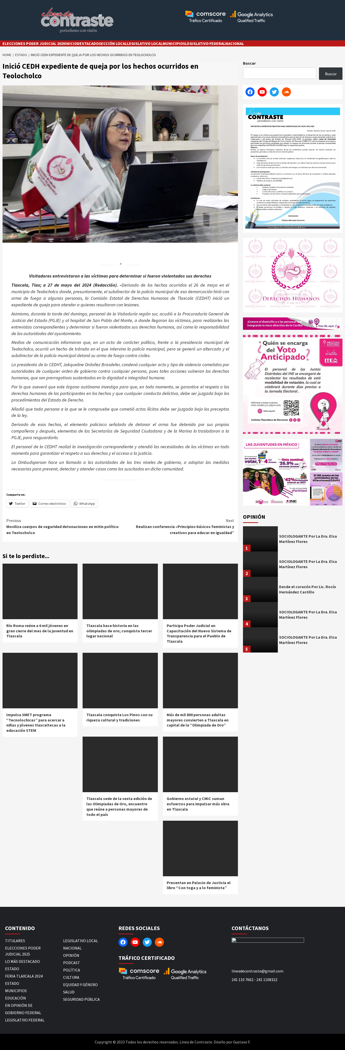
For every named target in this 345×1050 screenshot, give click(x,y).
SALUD (69, 991)
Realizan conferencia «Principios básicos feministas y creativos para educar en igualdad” (185, 526)
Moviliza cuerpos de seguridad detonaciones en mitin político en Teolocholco (62, 526)
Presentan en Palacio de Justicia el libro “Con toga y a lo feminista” (199, 885)
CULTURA (71, 977)
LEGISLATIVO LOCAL (145, 43)
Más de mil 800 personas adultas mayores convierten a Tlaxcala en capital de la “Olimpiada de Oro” (198, 720)
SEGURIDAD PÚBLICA (81, 999)
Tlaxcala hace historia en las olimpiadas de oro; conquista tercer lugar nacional (119, 631)
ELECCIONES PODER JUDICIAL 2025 (34, 43)
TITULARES (15, 940)
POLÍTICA (71, 969)
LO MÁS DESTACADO (22, 961)
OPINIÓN (71, 955)
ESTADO (12, 968)
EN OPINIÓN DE (19, 1005)
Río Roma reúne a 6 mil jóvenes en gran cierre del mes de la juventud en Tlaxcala (39, 631)
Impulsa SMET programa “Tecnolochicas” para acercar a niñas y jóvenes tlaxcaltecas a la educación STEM (35, 722)
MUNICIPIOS (174, 43)
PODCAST (71, 962)
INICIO (71, 43)
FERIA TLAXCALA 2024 (24, 976)
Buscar (249, 63)
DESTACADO (88, 43)
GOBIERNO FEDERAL (23, 1012)
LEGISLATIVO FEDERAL (205, 43)
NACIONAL (234, 43)
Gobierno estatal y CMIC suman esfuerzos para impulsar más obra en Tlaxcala (198, 804)
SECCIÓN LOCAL (113, 43)
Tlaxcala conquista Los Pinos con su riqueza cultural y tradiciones (119, 717)
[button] (276, 472)
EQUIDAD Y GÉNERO (80, 984)
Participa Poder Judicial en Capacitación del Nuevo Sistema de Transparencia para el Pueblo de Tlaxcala (199, 633)
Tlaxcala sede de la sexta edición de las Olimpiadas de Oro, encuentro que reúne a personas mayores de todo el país (119, 806)
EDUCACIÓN (15, 998)
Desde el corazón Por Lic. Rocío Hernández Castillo (307, 589)
